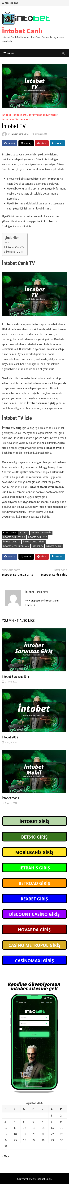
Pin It (43, 143)
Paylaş (11, 143)
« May (5, 1156)
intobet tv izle (24, 119)
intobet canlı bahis (41, 532)
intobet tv (8, 119)
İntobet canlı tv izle (44, 114)
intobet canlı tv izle (33, 541)
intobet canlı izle (37, 537)
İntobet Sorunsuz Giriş (16, 677)
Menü (10, 53)
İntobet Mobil (10, 798)
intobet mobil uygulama (16, 546)
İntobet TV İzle (14, 251)
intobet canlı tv (22, 114)
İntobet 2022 (10, 737)
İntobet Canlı (22, 30)
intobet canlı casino (14, 537)
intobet (6, 114)
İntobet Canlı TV (15, 247)
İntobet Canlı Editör (20, 133)
